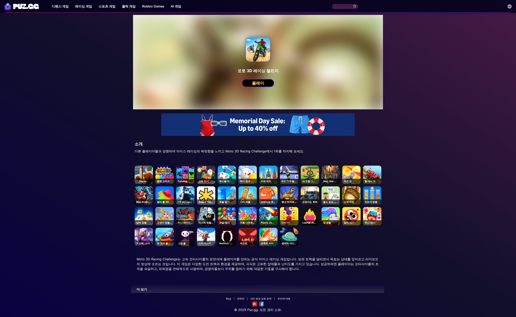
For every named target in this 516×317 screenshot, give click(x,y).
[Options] (510, 6)
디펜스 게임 (60, 6)
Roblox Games (153, 6)
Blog (228, 298)
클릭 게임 (129, 6)
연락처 (240, 298)
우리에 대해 (284, 298)
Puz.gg (252, 310)
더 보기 (142, 289)
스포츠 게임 (107, 6)
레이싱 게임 (83, 6)
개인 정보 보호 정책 (261, 298)
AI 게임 (176, 6)
